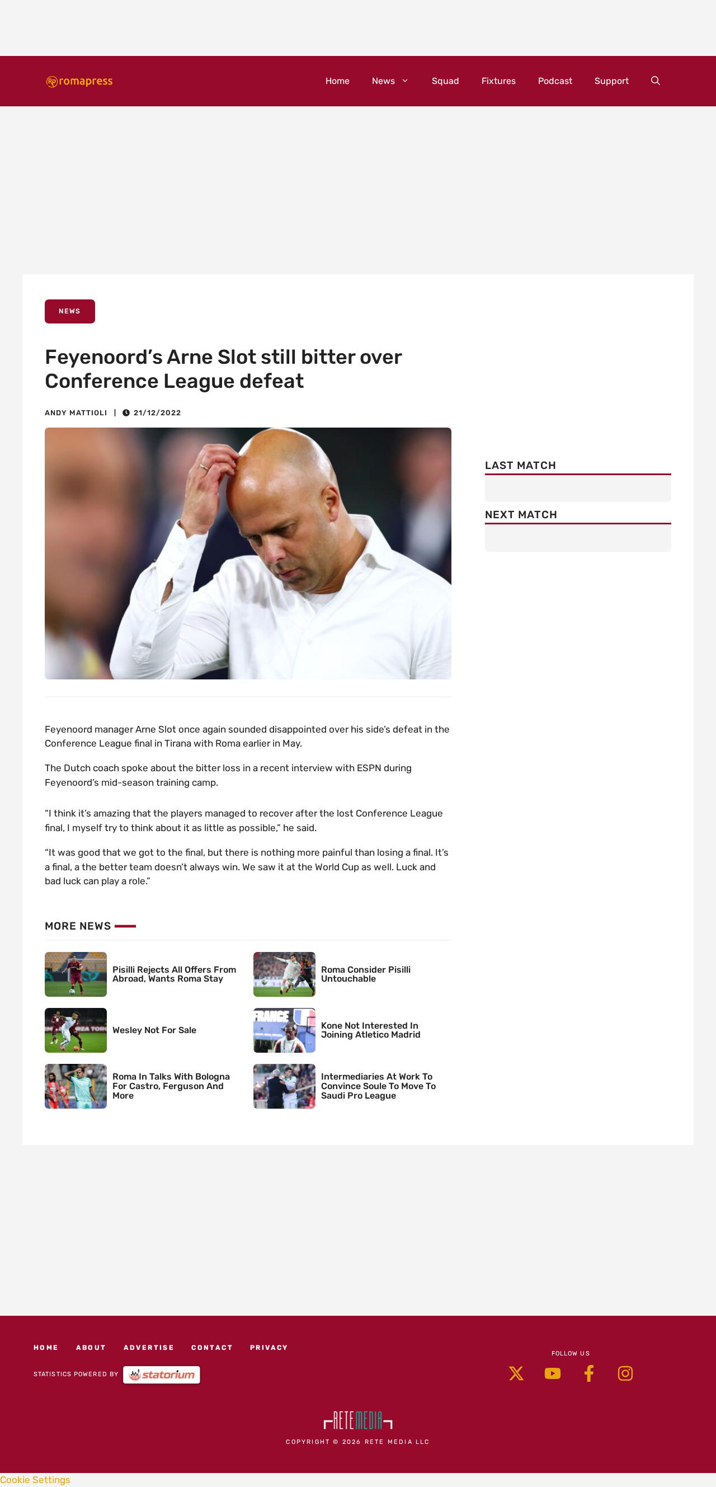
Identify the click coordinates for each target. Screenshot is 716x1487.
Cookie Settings (35, 1479)
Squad (445, 81)
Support (612, 81)
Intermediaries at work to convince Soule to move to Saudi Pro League (378, 1086)
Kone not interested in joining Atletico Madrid (371, 1030)
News (383, 81)
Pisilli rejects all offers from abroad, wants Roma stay (174, 974)
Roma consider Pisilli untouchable (366, 974)
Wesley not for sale (154, 1030)
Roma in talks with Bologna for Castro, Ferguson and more (171, 1086)
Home (338, 81)
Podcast (555, 81)
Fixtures (499, 81)
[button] (655, 81)
